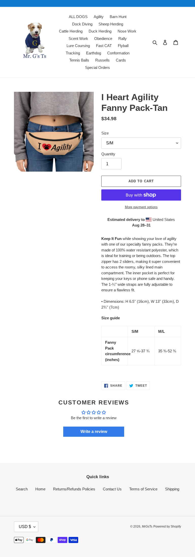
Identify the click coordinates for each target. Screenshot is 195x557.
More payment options (141, 207)
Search (22, 489)
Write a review (93, 431)
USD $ (25, 526)
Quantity (108, 154)
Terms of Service (143, 489)
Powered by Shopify (167, 526)
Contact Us (112, 489)
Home (40, 489)
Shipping (172, 489)
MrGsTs (147, 526)
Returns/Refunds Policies (74, 489)
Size (105, 133)
